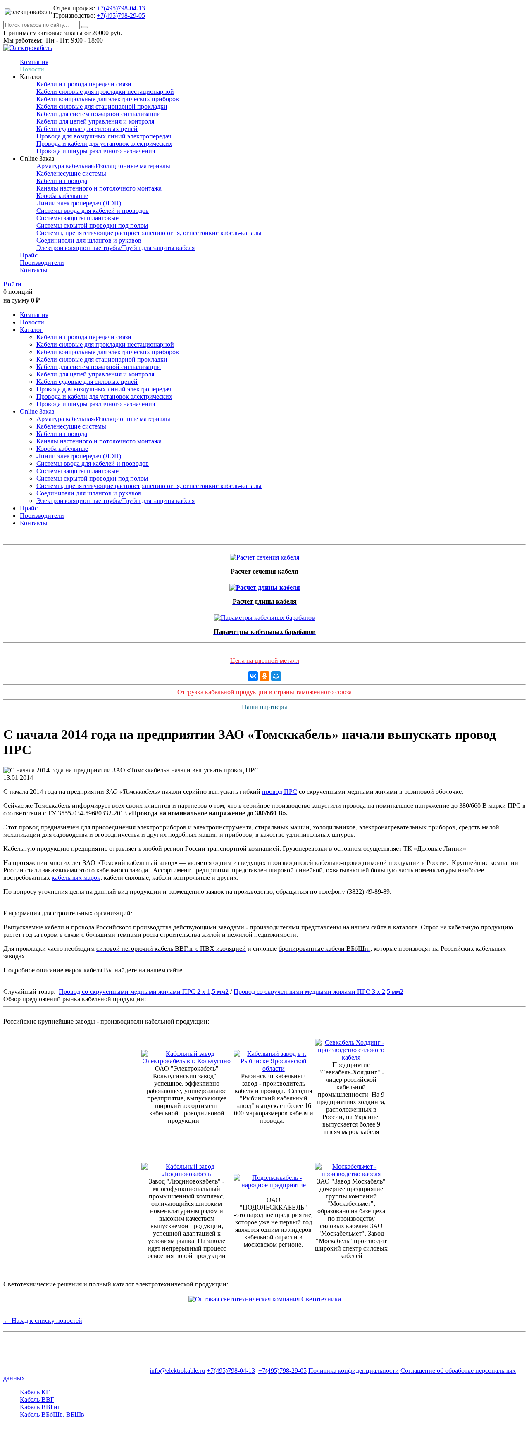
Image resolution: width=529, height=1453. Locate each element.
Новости (32, 69)
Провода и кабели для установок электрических (104, 143)
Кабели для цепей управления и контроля (95, 121)
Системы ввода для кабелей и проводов (92, 210)
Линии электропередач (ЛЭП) (78, 203)
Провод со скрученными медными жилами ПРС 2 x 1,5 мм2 (144, 991)
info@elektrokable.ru (177, 1370)
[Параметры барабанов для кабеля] (264, 615)
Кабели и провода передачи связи (83, 84)
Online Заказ (37, 411)
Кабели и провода (61, 180)
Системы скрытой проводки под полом (92, 225)
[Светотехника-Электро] (264, 1299)
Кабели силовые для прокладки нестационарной (105, 91)
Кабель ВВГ (37, 1399)
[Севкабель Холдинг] (351, 1057)
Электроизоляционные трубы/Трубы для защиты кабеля (115, 247)
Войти (12, 284)
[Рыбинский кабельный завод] (274, 1068)
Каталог (31, 329)
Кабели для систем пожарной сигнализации (98, 113)
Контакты (34, 270)
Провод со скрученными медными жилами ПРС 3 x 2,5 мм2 (318, 991)
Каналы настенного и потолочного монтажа (99, 188)
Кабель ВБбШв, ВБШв (52, 1414)
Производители (42, 262)
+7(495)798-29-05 (121, 15)
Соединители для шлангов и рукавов (88, 240)
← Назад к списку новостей (42, 1320)
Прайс (29, 255)
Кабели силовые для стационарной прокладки (101, 106)
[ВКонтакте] (253, 676)
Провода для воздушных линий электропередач (103, 136)
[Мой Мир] (276, 676)
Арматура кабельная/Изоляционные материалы (103, 165)
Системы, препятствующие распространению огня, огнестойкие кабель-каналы (149, 232)
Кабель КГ (35, 1392)
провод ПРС (279, 791)
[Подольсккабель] (274, 1185)
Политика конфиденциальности (353, 1370)
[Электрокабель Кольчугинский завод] (186, 1061)
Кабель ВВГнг (40, 1406)
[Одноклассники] (264, 676)
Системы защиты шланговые (77, 218)
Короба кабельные (62, 195)
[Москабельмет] (351, 1173)
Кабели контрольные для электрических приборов (107, 98)
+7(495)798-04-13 (121, 8)
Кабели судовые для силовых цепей (87, 128)
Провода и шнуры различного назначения (95, 151)
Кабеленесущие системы (71, 173)
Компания (34, 61)
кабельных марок (76, 877)
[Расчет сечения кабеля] (264, 555)
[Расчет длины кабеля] (264, 585)
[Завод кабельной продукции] (186, 1173)
